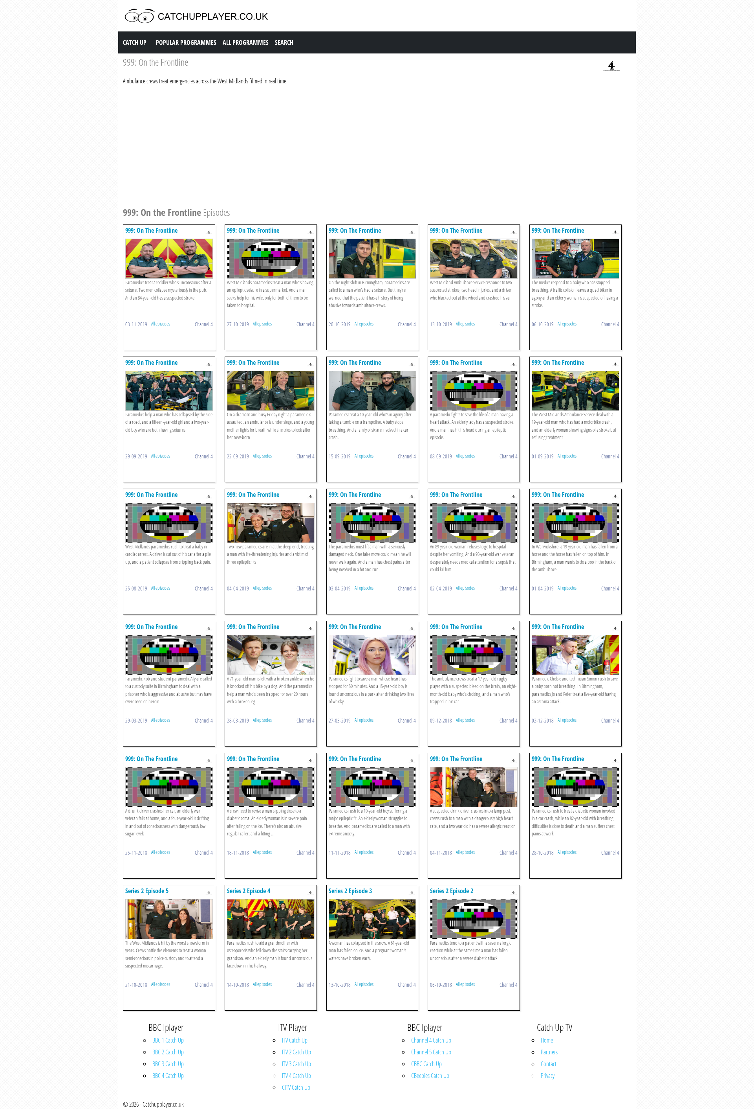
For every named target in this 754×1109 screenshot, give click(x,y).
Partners (549, 1052)
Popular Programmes (186, 42)
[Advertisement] (358, 145)
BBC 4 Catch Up (168, 1075)
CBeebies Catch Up (430, 1075)
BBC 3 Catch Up (168, 1063)
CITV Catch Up (296, 1087)
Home (547, 1040)
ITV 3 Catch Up (296, 1063)
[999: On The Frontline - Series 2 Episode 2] (474, 918)
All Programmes (246, 42)
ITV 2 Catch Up (296, 1052)
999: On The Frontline (151, 230)
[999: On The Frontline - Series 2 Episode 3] (372, 918)
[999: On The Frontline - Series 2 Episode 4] (271, 918)
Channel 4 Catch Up (431, 1040)
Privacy (548, 1075)
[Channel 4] (612, 65)
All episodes (160, 323)
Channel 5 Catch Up (431, 1052)
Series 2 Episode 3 (350, 890)
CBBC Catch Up (426, 1063)
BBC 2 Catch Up (168, 1052)
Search (284, 42)
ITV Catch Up (294, 1040)
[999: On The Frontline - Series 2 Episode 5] (169, 918)
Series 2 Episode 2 (451, 890)
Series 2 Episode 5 (146, 890)
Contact (548, 1063)
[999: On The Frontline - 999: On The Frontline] (169, 258)
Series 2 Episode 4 (248, 890)
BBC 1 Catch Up (168, 1040)
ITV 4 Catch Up (296, 1075)
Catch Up (134, 42)
